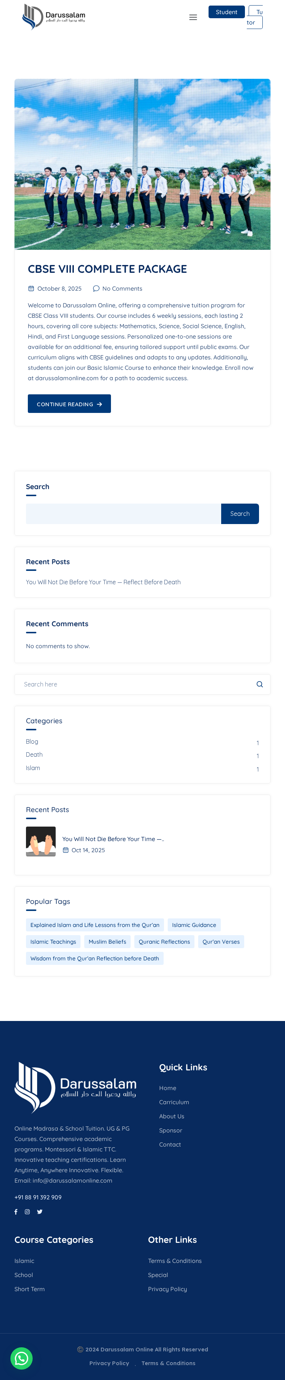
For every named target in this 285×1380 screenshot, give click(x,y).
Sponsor (170, 1130)
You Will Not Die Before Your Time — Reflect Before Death (103, 582)
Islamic (24, 1260)
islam (33, 768)
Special (158, 1275)
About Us (171, 1116)
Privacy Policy (167, 1289)
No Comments (122, 288)
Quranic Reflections (164, 941)
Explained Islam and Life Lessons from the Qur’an (95, 924)
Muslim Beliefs (107, 941)
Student (227, 12)
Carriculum (174, 1102)
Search (37, 486)
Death (34, 754)
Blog (32, 741)
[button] (136, 17)
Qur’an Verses (221, 941)
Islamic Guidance (194, 924)
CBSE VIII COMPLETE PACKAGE (107, 269)
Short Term (29, 1289)
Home (167, 1088)
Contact (170, 1144)
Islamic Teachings (53, 941)
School (23, 1275)
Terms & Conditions (175, 1260)
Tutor (255, 17)
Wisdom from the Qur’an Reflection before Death (94, 958)
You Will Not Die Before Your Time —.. (113, 839)
